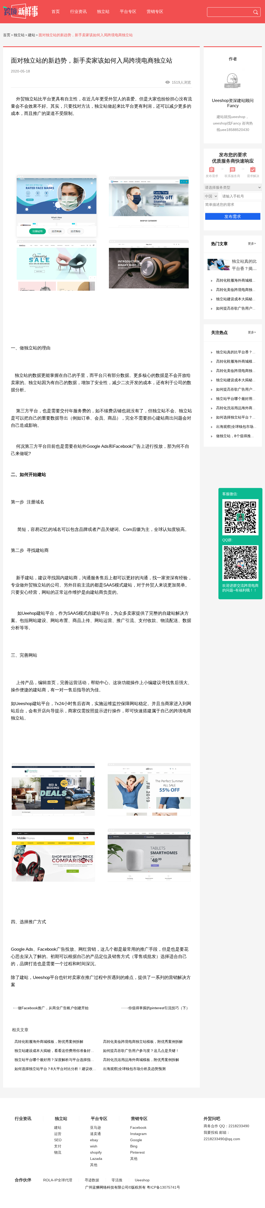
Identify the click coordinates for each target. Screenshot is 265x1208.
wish (93, 1146)
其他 (93, 1165)
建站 (31, 35)
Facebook (138, 1127)
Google (136, 1140)
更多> (252, 243)
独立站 (103, 11)
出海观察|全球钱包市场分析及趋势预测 (134, 1069)
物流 (57, 1152)
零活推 (117, 1180)
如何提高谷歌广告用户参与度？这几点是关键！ (141, 1051)
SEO (58, 1140)
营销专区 (155, 11)
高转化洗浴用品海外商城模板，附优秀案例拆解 (141, 1060)
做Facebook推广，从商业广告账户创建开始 (53, 1008)
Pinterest (137, 1152)
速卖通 (95, 1134)
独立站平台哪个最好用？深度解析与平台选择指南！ (56, 1060)
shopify (96, 1152)
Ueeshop (142, 1180)
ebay (94, 1140)
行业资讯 (78, 11)
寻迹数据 (92, 1180)
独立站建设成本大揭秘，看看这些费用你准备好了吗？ (57, 1051)
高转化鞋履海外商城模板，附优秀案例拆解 (48, 1041)
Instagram (138, 1134)
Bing (133, 1146)
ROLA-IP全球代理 (57, 1180)
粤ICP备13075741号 (163, 1187)
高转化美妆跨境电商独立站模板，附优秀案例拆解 (143, 1041)
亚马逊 (95, 1127)
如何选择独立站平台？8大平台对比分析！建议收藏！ (57, 1069)
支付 (57, 1146)
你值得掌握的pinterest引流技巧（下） (159, 1008)
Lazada (96, 1158)
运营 (57, 1134)
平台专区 (128, 11)
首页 (55, 11)
